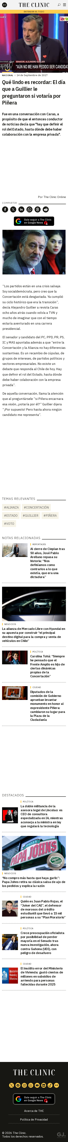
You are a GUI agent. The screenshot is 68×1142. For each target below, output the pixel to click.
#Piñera (50, 515)
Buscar (59, 4)
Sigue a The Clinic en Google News (34, 221)
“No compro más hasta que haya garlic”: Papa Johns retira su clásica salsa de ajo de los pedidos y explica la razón (33, 882)
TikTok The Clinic (50, 1085)
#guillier (30, 515)
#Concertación (36, 507)
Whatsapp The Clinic (30, 1085)
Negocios (10, 624)
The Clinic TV (37, 1085)
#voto (9, 524)
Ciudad (36, 687)
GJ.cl (61, 1135)
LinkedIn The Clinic (43, 1085)
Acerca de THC (34, 1111)
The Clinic (19, 1133)
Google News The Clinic (56, 1085)
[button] (5, 209)
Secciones (64, 4)
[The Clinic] (7, 4)
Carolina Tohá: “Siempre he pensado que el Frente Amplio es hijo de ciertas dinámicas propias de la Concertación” (47, 666)
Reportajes (39, 544)
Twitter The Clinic (11, 1085)
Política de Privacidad (34, 1119)
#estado (11, 515)
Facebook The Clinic (17, 1085)
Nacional (7, 75)
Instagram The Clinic (24, 1085)
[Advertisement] (34, 454)
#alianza (11, 507)
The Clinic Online (54, 197)
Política (37, 651)
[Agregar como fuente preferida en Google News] (34, 1099)
